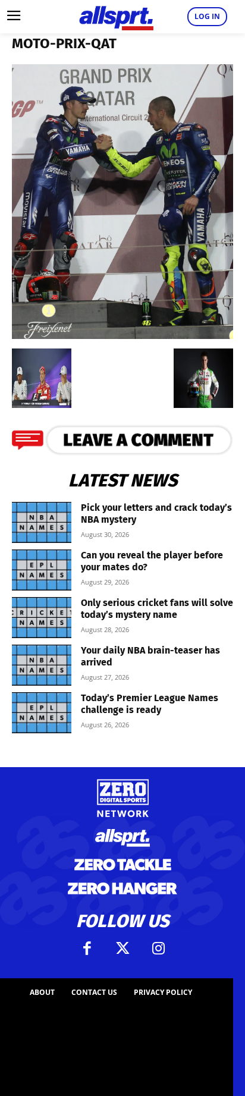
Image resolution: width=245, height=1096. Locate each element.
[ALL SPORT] (116, 16)
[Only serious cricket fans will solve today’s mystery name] (41, 617)
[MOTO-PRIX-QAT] (122, 335)
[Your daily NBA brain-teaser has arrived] (41, 665)
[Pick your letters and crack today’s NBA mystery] (41, 522)
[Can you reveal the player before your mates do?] (41, 570)
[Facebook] (87, 948)
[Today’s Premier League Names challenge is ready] (41, 712)
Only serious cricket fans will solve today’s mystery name (157, 608)
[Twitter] (122, 948)
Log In (207, 16)
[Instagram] (158, 948)
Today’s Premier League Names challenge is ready (149, 703)
